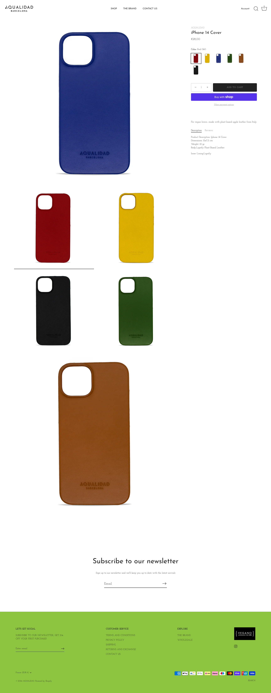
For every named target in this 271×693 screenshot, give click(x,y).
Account (245, 9)
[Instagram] (235, 646)
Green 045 (230, 58)
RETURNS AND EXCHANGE (121, 649)
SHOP (114, 9)
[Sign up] (62, 648)
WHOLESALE (185, 640)
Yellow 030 (207, 58)
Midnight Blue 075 (219, 58)
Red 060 (196, 58)
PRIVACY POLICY (115, 640)
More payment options (224, 105)
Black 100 (196, 70)
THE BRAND (129, 9)
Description (196, 130)
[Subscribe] (164, 584)
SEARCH (251, 681)
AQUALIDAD (198, 28)
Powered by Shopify (43, 681)
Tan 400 (241, 58)
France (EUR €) (22, 673)
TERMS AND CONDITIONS (120, 635)
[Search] (255, 8)
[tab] (198, 130)
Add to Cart (235, 87)
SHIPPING (111, 645)
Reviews (209, 130)
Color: (198, 49)
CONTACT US (150, 9)
